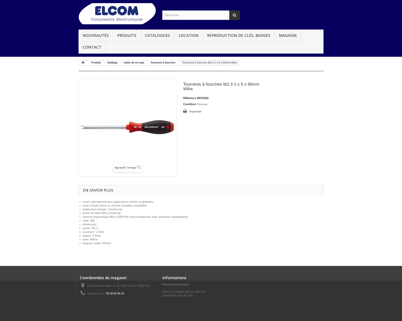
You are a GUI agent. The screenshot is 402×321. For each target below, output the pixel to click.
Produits (126, 35)
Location (188, 35)
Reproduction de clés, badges (238, 35)
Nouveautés (96, 35)
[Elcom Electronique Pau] (117, 13)
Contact (92, 47)
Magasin (288, 35)
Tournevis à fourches (162, 62)
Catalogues (157, 35)
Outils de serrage (134, 62)
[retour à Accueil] (83, 62)
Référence (189, 98)
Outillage (112, 62)
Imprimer (195, 111)
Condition (189, 104)
